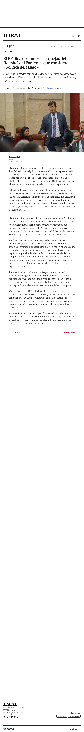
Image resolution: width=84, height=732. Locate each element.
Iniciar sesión (73, 35)
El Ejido (9, 46)
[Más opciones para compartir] (39, 88)
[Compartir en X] (35, 88)
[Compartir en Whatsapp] (28, 88)
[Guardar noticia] (7, 88)
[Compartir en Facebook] (32, 88)
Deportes (66, 46)
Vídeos (78, 46)
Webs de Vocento (74, 729)
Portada (6, 51)
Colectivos (54, 46)
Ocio (60, 46)
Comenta (17, 332)
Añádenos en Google (55, 88)
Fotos (72, 46)
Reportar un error (69, 332)
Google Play (75, 716)
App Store (63, 716)
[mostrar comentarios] (44, 88)
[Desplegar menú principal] (79, 35)
